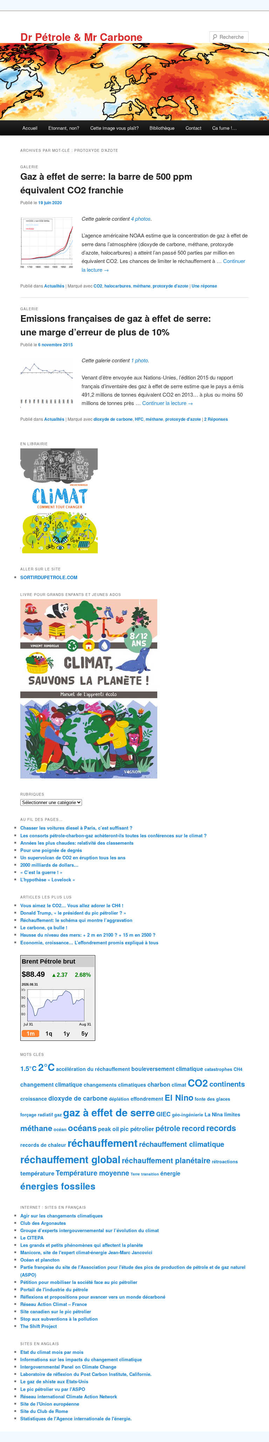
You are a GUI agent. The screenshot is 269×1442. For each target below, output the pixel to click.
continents (227, 1084)
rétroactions (225, 1161)
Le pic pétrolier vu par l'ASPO (52, 1389)
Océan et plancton (40, 1259)
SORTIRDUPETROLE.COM (48, 577)
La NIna (214, 1114)
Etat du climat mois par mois (51, 1352)
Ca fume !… (224, 128)
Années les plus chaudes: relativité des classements (76, 842)
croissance (33, 1098)
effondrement (147, 1098)
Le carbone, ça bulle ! (43, 927)
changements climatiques (115, 1084)
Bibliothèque (162, 128)
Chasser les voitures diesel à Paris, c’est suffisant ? (76, 827)
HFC (139, 419)
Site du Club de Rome (44, 1411)
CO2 (98, 286)
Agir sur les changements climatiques (61, 1215)
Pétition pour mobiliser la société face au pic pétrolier (78, 1282)
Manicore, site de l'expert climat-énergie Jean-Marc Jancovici (86, 1252)
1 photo (139, 360)
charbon (158, 1084)
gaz (58, 1114)
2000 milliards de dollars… (49, 864)
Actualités (54, 286)
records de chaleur (43, 1144)
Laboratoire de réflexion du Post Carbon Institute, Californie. (86, 1374)
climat (179, 1084)
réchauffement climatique (181, 1144)
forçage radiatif (36, 1114)
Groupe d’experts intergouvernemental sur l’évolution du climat (89, 1230)
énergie (170, 1173)
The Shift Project (38, 1326)
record (193, 1128)
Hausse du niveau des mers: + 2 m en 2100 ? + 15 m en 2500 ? (88, 934)
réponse (204, 286)
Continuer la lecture (167, 402)
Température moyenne (92, 1173)
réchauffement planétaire (166, 1160)
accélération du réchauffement (93, 1068)
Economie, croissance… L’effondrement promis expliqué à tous (89, 942)
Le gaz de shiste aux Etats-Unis (54, 1381)
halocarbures (117, 286)
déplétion (119, 1099)
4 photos (141, 218)
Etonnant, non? (63, 128)
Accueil (29, 128)
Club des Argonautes (43, 1223)
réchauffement (103, 1142)
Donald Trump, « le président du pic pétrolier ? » (73, 912)
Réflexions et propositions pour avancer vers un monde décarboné (92, 1296)
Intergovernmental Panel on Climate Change (68, 1366)
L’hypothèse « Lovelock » (47, 879)
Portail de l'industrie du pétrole (54, 1289)
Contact (193, 128)
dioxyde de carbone (113, 419)
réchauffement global (70, 1159)
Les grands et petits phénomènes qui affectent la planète (81, 1245)
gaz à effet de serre (109, 1112)
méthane (142, 286)
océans (82, 1128)
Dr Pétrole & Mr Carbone (81, 36)
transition (150, 1174)
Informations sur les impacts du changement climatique (81, 1359)
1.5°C (28, 1068)
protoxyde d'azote (170, 286)
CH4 (238, 1069)
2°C (46, 1067)
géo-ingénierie (187, 1114)
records (221, 1128)
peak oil (108, 1129)
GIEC (163, 1114)
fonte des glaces (212, 1099)
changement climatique (51, 1084)
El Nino (179, 1097)
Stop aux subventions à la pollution (59, 1318)
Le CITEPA (31, 1237)
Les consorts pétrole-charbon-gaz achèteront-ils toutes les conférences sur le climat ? (113, 835)
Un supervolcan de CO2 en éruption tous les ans (72, 857)
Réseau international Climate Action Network (68, 1396)
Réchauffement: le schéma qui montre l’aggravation (76, 920)
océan (60, 1129)
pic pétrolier (137, 1128)
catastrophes (218, 1069)
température (37, 1173)
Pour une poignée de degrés (51, 850)
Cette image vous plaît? (114, 128)
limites (232, 1114)
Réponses (216, 419)
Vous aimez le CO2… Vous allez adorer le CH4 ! (71, 905)
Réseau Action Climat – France (53, 1304)
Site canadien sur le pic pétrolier (55, 1311)
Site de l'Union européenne (49, 1403)
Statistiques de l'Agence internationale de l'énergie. (76, 1418)
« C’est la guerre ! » (41, 872)
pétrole (168, 1128)
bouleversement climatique (167, 1069)
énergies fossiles (58, 1185)
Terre (135, 1174)
